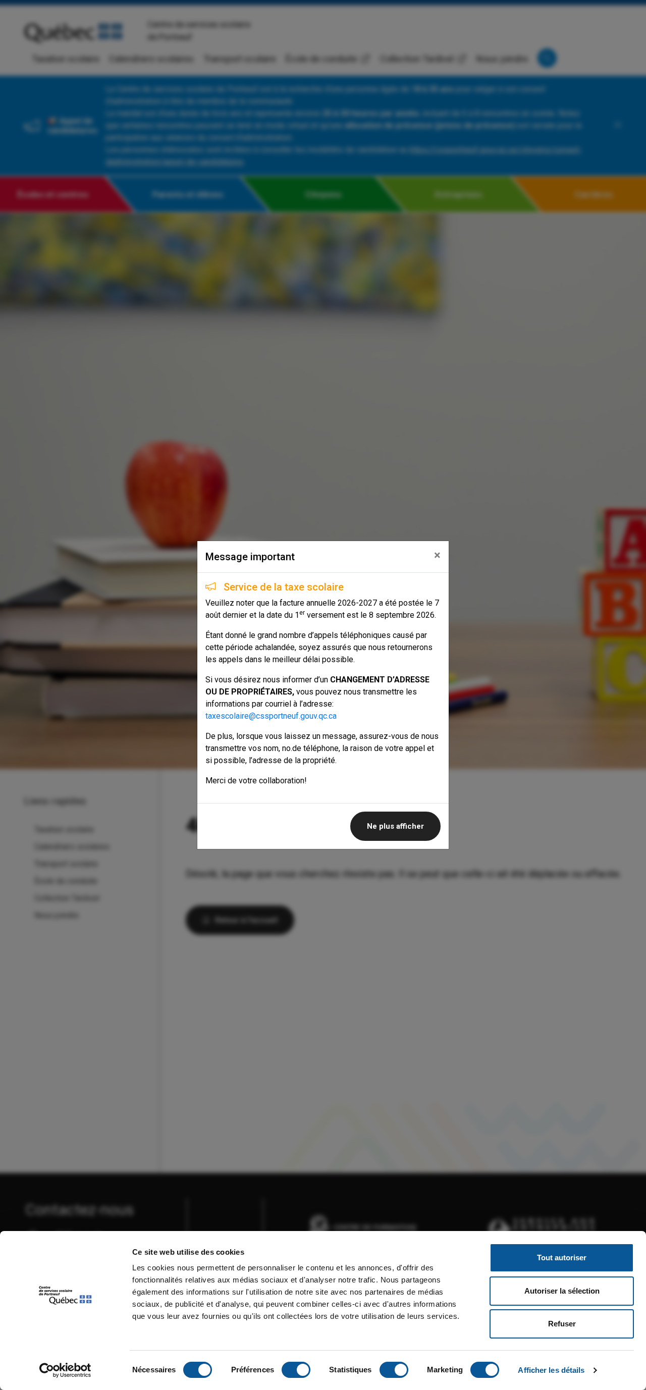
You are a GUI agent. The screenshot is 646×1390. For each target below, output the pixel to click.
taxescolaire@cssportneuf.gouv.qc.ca (271, 716)
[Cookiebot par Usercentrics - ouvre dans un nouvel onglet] (65, 1370)
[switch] (296, 1370)
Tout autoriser (561, 1257)
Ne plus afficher (395, 826)
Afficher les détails (551, 1370)
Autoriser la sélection (562, 1291)
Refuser (562, 1323)
